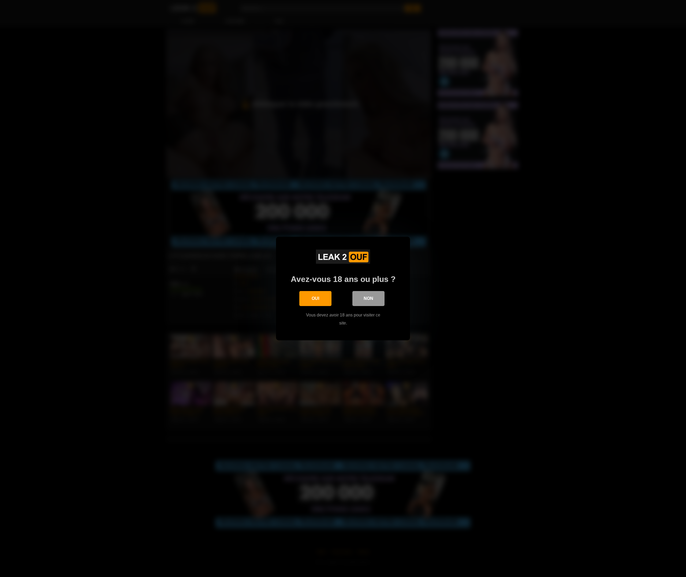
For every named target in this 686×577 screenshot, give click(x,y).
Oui (315, 298)
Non (368, 298)
